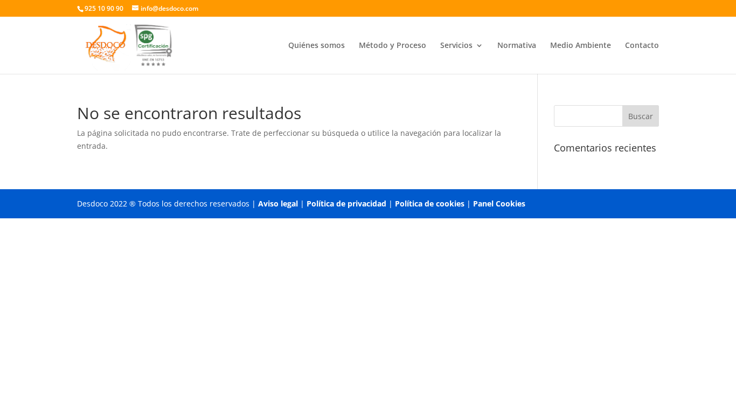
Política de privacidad (346, 203)
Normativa (516, 46)
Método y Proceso (392, 46)
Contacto (642, 46)
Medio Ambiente (580, 46)
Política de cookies (429, 203)
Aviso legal (278, 203)
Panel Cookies (499, 203)
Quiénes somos (316, 46)
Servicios (456, 46)
